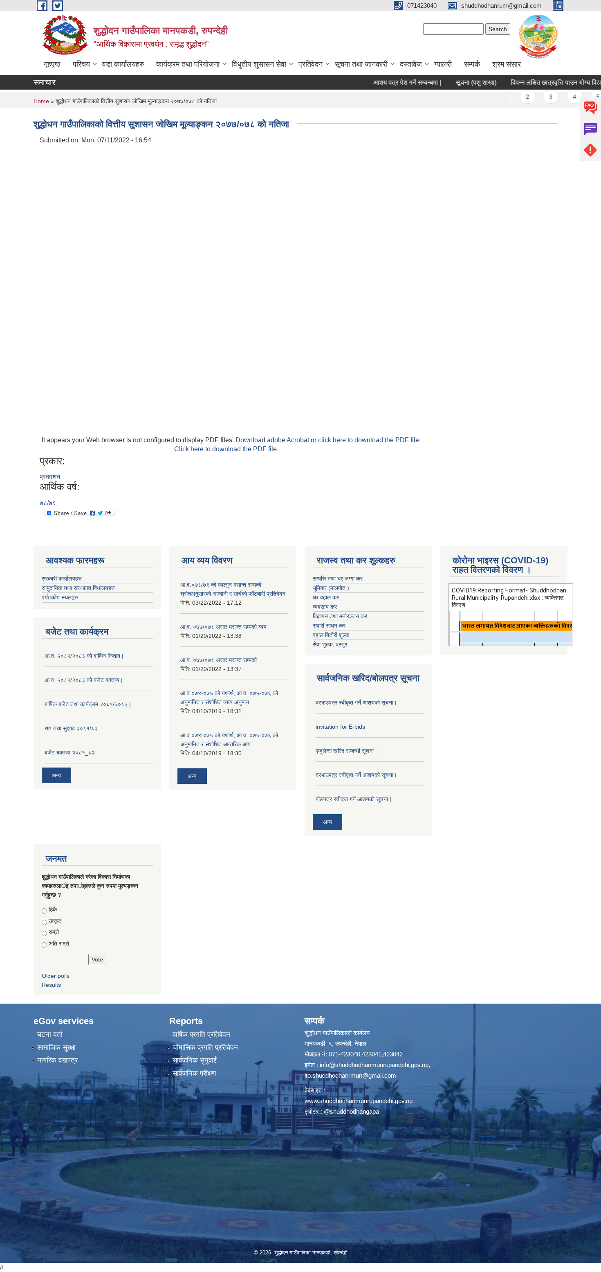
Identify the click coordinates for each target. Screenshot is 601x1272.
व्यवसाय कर (325, 606)
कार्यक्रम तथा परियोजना (188, 64)
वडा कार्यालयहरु (123, 64)
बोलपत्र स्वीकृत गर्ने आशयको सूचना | (353, 799)
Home (41, 101)
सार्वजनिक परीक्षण (194, 1073)
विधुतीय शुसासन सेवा (259, 64)
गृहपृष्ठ (52, 64)
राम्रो (54, 932)
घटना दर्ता (50, 1034)
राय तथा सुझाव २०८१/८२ (71, 728)
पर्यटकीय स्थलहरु (60, 597)
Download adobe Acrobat (273, 440)
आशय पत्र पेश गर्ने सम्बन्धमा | (383, 82)
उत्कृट (55, 921)
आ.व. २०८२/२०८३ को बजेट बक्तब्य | (84, 680)
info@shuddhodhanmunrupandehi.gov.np (374, 1064)
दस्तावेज (411, 64)
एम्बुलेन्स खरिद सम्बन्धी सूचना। (346, 750)
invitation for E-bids (340, 726)
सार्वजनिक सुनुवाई (195, 1060)
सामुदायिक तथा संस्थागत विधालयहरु (78, 588)
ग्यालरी (443, 64)
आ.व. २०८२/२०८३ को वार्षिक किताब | (84, 656)
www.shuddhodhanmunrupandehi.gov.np (359, 1100)
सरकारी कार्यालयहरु (62, 578)
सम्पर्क (472, 64)
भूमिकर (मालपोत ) (331, 588)
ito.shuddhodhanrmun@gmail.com (350, 1075)
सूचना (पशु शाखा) (452, 82)
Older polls (56, 976)
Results (51, 985)
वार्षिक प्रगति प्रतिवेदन (201, 1034)
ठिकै (53, 909)
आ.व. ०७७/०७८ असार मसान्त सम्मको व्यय (223, 627)
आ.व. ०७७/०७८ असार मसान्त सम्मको (218, 660)
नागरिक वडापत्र (57, 1060)
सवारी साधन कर (329, 625)
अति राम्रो (59, 943)
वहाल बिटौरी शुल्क (331, 635)
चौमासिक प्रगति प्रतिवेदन (205, 1047)
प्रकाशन (50, 476)
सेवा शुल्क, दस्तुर (330, 644)
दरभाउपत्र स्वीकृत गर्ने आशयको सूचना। (356, 702)
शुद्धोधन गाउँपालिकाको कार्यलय (337, 1032)
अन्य (56, 775)
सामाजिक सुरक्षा (56, 1047)
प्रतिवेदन (310, 64)
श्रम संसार (506, 64)
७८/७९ (48, 503)
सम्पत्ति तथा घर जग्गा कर (338, 578)
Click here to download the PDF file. (226, 449)
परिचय (81, 64)
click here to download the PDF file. (369, 440)
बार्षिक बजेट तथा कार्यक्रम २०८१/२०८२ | (88, 704)
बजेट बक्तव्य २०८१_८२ (70, 752)
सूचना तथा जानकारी (361, 64)
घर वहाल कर (326, 597)
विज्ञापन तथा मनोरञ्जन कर (340, 616)
